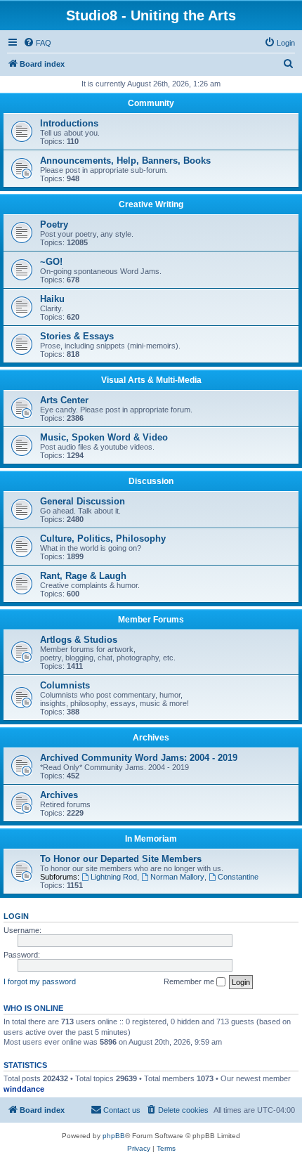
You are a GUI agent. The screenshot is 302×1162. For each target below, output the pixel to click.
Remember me (190, 981)
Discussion (151, 481)
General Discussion (82, 501)
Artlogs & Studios (78, 639)
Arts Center (64, 400)
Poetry (54, 224)
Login (16, 916)
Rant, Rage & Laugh (83, 575)
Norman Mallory (177, 877)
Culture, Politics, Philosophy (103, 538)
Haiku (52, 299)
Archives (151, 738)
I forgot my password (40, 981)
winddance (24, 1089)
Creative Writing (151, 204)
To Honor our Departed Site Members (121, 859)
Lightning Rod (114, 877)
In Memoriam (151, 839)
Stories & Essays (77, 336)
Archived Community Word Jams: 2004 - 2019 (138, 757)
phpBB (114, 1136)
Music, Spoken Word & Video (104, 437)
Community (151, 103)
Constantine (238, 877)
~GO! (51, 261)
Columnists (65, 685)
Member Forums (151, 620)
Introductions (69, 123)
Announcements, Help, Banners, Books (125, 160)
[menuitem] (37, 42)
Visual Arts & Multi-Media (151, 380)
